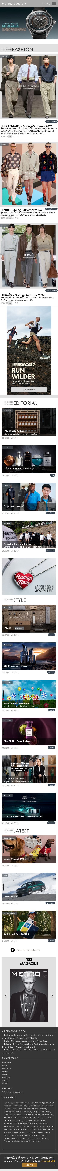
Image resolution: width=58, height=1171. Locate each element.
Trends (50, 1129)
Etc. (21, 1109)
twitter (5, 1074)
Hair (6, 1114)
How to (16, 1044)
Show (42, 1120)
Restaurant (9, 1126)
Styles (53, 475)
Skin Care (51, 672)
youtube (5, 1080)
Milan (50, 1106)
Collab (40, 1126)
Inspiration (26, 1041)
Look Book (26, 1117)
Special (37, 1114)
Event (43, 1135)
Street (35, 1109)
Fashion (8, 1035)
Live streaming (10, 1038)
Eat (5, 1103)
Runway (17, 1035)
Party (34, 1112)
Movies (35, 1117)
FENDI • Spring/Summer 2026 (21, 210)
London (34, 1103)
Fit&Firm (40, 1132)
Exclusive (18, 1050)
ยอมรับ (29, 1165)
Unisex (44, 1106)
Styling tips (16, 1138)
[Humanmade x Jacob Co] (29, 576)
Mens (36, 1120)
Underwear (47, 1114)
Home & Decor (8, 1047)
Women (52, 785)
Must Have (28, 1050)
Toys (19, 1047)
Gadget (44, 1138)
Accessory (25, 1129)
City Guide (48, 1050)
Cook (30, 1106)
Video (12, 1053)
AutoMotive (50, 903)
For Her (34, 1038)
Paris (42, 1117)
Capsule (51, 940)
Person (11, 1103)
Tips (5, 1135)
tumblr (5, 1083)
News (22, 1132)
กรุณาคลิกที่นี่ (48, 1161)
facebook (6, 1062)
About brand (23, 1038)
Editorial (8, 1050)
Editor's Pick (50, 513)
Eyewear (8, 1123)
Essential (38, 1050)
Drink (47, 1132)
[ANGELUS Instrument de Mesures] (29, 23)
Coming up (21, 1120)
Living (17, 1141)
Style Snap (43, 1041)
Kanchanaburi (23, 1103)
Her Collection (15, 1114)
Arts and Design (11, 1132)
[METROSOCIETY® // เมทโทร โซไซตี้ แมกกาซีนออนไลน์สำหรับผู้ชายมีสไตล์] (14, 4)
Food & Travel (27, 1044)
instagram (6, 1068)
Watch (25, 1138)
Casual (31, 1123)
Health (7, 1138)
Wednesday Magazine (13, 1092)
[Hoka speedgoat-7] (29, 350)
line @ (4, 1065)
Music (30, 1120)
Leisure (7, 1044)
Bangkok (8, 1117)
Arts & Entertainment (44, 1044)
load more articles (28, 950)
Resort (15, 1109)
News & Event (29, 1047)
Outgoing (43, 1103)
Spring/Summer (51, 121)
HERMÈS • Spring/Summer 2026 (23, 295)
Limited (16, 1117)
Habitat (10, 1120)
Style (6, 1041)
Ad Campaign (20, 1123)
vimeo (5, 1071)
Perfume (51, 635)
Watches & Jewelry (46, 1035)
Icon (34, 1041)
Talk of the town (23, 1112)
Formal (41, 1112)
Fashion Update (29, 1035)
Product (36, 1135)
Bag (34, 1129)
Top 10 (5, 1053)
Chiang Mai (9, 1112)
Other (36, 1106)
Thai (24, 1106)
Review (7, 1109)
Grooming (15, 1041)
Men (6, 1129)
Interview (28, 1114)
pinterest (6, 1077)
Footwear (8, 1141)
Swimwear (17, 1106)
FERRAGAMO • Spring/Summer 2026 (26, 126)
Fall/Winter (14, 1129)
